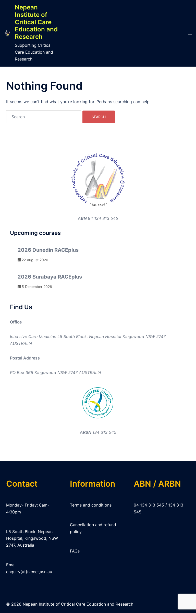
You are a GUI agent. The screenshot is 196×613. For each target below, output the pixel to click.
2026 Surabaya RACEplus (50, 277)
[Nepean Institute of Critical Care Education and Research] (7, 33)
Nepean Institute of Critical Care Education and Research (36, 22)
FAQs (75, 551)
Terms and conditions (91, 505)
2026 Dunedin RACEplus (48, 250)
